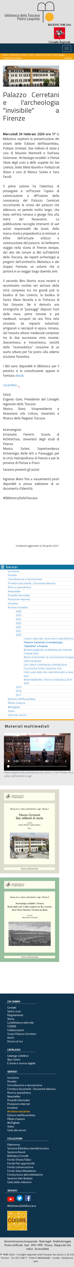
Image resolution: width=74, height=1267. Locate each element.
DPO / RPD (37, 1245)
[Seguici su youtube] (10, 1199)
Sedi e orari (14, 1011)
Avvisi (10, 1037)
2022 (18, 627)
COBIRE (11, 1026)
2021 (18, 631)
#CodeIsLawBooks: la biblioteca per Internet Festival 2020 (48, 651)
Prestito (12, 575)
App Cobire (13, 1059)
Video (11, 711)
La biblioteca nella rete (20, 1022)
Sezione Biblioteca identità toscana (28, 1148)
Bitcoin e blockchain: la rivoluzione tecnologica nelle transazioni (49, 659)
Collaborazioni (15, 1030)
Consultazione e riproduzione (25, 579)
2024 (18, 619)
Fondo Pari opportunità (21, 1163)
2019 (18, 687)
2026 (18, 611)
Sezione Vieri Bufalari (20, 1178)
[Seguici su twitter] (19, 1199)
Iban (26, 1245)
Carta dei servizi (17, 715)
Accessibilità (42, 1249)
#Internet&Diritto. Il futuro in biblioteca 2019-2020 (48, 681)
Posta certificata (14, 1245)
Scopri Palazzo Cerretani (21, 1034)
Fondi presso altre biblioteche (25, 1174)
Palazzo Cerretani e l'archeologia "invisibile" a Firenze (43, 644)
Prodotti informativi (19, 595)
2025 (18, 615)
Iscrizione (13, 571)
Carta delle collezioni (19, 1182)
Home (5, 54)
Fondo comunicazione (20, 1167)
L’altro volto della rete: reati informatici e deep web (48, 674)
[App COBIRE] (17, 1220)
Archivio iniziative (18, 54)
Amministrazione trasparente (20, 1241)
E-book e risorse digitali (21, 1063)
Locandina (10, 385)
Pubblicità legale (62, 1241)
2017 (18, 695)
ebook (19, 375)
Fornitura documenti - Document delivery (32, 583)
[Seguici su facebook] (28, 1199)
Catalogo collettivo (18, 1056)
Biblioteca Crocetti (17, 1156)
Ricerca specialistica (19, 587)
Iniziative (13, 603)
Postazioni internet (19, 599)
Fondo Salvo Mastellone (21, 1171)
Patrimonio (13, 1144)
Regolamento (15, 1015)
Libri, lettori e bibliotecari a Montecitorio (45, 665)
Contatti (11, 1007)
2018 (18, 691)
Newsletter (14, 591)
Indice (29, 1249)
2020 (31, 54)
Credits (56, 1258)
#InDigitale (14, 707)
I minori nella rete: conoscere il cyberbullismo (49, 639)
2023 (18, 623)
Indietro (68, 58)
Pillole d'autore (16, 703)
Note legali (45, 1241)
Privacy (48, 1245)
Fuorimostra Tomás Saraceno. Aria (43, 668)
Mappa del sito (62, 1245)
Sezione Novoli (16, 1152)
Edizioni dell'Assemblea (21, 699)
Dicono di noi (15, 1041)
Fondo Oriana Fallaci (19, 1159)
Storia (10, 1019)
